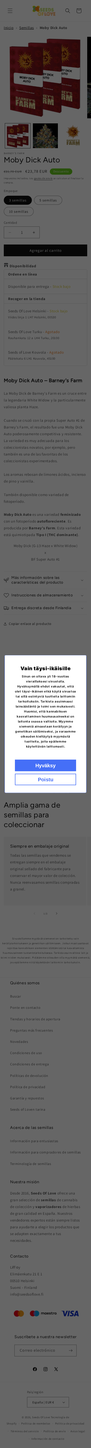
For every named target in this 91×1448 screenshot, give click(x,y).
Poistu (45, 779)
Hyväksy (45, 765)
